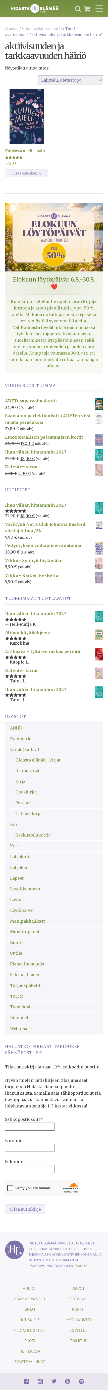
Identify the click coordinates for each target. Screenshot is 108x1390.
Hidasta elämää (35, 8)
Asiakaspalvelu (29, 1298)
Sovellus (79, 1330)
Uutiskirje (29, 1319)
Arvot (78, 1288)
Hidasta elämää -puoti (42, 28)
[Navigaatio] (99, 8)
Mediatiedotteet (29, 1330)
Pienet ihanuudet (27, 963)
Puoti (29, 1340)
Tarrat (16, 996)
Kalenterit (20, 738)
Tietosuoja (29, 1351)
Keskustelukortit (32, 835)
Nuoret (17, 942)
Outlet (16, 953)
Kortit (16, 824)
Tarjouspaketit (25, 985)
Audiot (29, 1288)
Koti (14, 845)
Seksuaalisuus (24, 974)
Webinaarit (21, 1028)
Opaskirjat (26, 791)
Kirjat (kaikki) (24, 749)
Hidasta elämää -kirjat (38, 759)
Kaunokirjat (27, 770)
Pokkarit (24, 802)
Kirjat (21, 781)
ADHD (16, 728)
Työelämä (20, 1006)
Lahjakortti (21, 856)
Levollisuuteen (25, 888)
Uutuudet (19, 1017)
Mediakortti (78, 1319)
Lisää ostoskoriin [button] (26, 173)
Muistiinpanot (24, 931)
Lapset (17, 878)
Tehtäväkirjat (29, 813)
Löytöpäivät (22, 910)
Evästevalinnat (29, 1361)
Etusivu (12, 28)
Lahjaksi (18, 867)
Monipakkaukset (27, 921)
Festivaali (78, 1298)
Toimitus (78, 1340)
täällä (80, 1265)
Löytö (15, 899)
